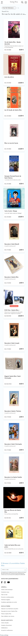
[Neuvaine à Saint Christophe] (14, 431)
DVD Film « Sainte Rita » (11, 310)
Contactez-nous (5, 592)
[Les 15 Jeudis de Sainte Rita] (14, 97)
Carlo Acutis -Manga (10, 211)
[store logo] (14, 2)
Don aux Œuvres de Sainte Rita (12, 511)
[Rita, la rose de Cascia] (14, 130)
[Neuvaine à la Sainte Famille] (14, 464)
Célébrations (4, 628)
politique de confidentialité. (20, 574)
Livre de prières (9, 77)
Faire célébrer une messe (7, 616)
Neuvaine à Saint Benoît (11, 244)
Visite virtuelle (5, 623)
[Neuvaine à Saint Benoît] (14, 231)
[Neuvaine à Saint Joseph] (14, 330)
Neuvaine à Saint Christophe (13, 444)
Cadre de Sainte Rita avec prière (12, 546)
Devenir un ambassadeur (7, 597)
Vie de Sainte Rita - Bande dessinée (12, 43)
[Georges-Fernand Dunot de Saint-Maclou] (14, 163)
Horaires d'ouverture (6, 625)
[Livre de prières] (14, 64)
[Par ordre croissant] (18, 8)
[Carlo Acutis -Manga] (14, 198)
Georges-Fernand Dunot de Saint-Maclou (12, 177)
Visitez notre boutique (7, 589)
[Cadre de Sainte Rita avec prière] (14, 532)
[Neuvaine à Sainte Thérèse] (14, 398)
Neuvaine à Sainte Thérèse (12, 411)
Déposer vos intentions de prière (9, 609)
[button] (9, 8)
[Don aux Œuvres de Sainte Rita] (14, 497)
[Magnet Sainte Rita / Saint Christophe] (14, 363)
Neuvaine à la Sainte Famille (13, 477)
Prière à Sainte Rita (6, 614)
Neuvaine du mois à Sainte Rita (9, 611)
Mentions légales (5, 599)
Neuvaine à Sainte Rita (11, 277)
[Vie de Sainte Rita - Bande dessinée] (14, 29)
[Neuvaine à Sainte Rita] (14, 264)
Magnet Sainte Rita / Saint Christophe (12, 377)
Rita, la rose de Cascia (11, 143)
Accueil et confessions (7, 630)
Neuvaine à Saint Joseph (11, 343)
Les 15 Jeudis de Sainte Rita (13, 110)
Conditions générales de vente (9, 602)
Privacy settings (4, 635)
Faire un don (4, 594)
